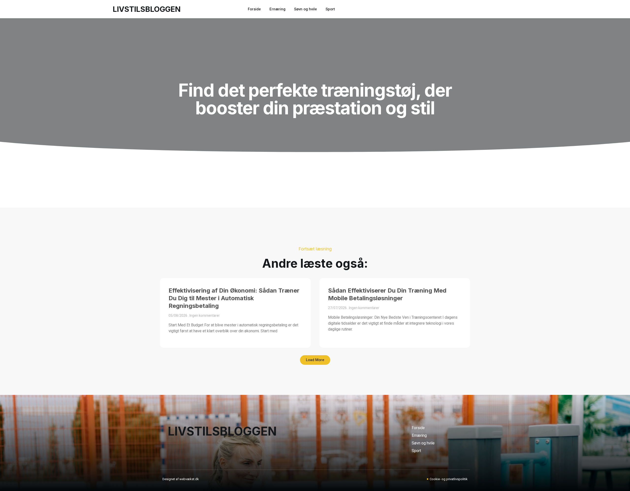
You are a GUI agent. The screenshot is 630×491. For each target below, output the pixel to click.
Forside (254, 9)
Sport (330, 9)
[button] (315, 360)
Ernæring (277, 9)
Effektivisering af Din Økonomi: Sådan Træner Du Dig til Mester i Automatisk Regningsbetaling (234, 298)
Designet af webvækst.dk (180, 479)
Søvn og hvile (305, 9)
